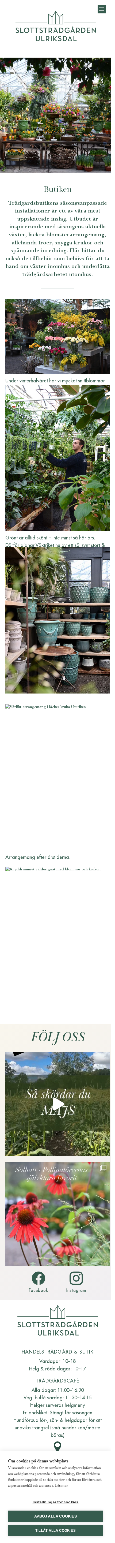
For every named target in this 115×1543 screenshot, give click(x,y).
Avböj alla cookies (55, 1516)
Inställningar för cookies (56, 1502)
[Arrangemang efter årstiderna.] (57, 777)
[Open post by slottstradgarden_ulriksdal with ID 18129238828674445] (57, 1104)
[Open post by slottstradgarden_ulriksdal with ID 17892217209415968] (57, 1214)
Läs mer (61, 1485)
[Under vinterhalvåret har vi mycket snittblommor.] (57, 336)
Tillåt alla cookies (55, 1531)
